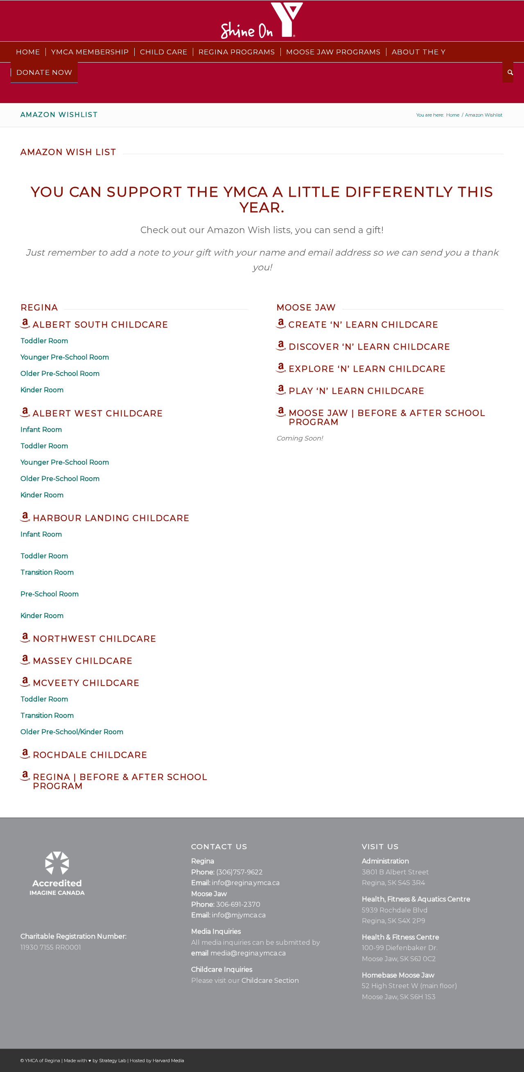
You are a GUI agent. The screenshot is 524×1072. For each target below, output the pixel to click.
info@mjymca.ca (239, 915)
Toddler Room (44, 556)
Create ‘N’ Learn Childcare (364, 325)
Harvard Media (168, 1060)
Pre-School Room (49, 594)
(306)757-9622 (239, 872)
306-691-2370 (238, 904)
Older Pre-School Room (59, 479)
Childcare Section (270, 980)
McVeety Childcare (86, 683)
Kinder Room (41, 495)
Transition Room (47, 572)
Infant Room (41, 430)
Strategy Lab (112, 1060)
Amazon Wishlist (59, 115)
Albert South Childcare (101, 325)
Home (452, 115)
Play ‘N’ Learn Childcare (357, 391)
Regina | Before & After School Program (120, 781)
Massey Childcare (83, 661)
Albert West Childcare (98, 413)
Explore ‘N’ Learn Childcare (367, 369)
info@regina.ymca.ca (246, 883)
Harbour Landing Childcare (111, 518)
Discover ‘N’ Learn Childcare (370, 347)
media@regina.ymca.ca (248, 953)
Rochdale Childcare (90, 755)
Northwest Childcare (95, 639)
